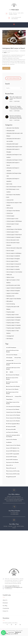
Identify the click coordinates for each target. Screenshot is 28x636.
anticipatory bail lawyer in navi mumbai (13, 368)
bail (7, 372)
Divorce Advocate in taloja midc (14, 248)
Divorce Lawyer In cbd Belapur (14, 253)
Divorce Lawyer (10, 250)
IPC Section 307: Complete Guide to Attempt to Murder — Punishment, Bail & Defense (16, 108)
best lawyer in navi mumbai (12, 389)
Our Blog (5, 605)
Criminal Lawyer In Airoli (12, 218)
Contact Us (5, 611)
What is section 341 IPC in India (13, 471)
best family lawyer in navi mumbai (12, 382)
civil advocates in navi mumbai (13, 406)
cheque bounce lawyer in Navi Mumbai (12, 403)
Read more (6, 68)
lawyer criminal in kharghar (13, 290)
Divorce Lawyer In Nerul (12, 261)
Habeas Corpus (10, 277)
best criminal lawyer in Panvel (14, 186)
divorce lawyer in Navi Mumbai (13, 415)
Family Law (9, 274)
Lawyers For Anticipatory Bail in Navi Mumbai (13, 436)
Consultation (6, 608)
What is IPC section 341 (11, 468)
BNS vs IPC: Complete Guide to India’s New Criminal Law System (16, 98)
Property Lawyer (11, 312)
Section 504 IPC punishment (12, 459)
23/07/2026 (16, 101)
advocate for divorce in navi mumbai (12, 351)
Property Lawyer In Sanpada (14, 325)
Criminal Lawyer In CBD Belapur (14, 221)
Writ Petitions (10, 338)
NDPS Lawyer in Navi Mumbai (14, 298)
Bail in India (9, 184)
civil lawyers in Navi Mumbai (12, 409)
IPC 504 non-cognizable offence (13, 423)
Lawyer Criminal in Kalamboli (14, 288)
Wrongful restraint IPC (11, 476)
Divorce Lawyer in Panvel (13, 266)
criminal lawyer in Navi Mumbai (14, 229)
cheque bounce (9, 399)
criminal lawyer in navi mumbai (13, 412)
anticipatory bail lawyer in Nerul (14, 160)
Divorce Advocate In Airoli (13, 240)
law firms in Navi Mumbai (12, 432)
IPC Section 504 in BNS (11, 429)
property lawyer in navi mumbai (13, 445)
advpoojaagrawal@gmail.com (12, 586)
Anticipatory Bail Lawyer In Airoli (14, 146)
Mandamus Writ (10, 296)
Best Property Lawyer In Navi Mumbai (12, 392)
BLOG (11, 101)
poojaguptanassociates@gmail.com (13, 587)
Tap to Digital (14, 633)
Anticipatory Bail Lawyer (12, 144)
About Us (5, 600)
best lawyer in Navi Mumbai (13, 194)
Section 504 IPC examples (11, 456)
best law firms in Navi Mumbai (13, 386)
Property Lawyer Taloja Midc (13, 328)
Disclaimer (5, 603)
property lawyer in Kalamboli (14, 317)
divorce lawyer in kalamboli (13, 256)
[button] (3, 632)
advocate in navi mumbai (11, 354)
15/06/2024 (22, 51)
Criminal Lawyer (10, 216)
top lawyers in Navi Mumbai (12, 462)
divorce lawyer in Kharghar (13, 258)
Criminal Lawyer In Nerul (12, 232)
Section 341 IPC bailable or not (12, 448)
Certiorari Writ (10, 200)
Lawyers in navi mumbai (12, 293)
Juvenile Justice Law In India (13, 285)
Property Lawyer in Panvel (13, 322)
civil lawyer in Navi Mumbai (13, 210)
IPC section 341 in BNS (11, 426)
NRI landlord (10, 301)
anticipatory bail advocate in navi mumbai (13, 364)
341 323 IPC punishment (11, 347)
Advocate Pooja (17, 357)
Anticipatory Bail (10, 130)
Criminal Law (10, 213)
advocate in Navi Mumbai (13, 128)
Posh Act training (11, 304)
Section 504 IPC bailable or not (12, 451)
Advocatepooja (9, 357)
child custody (10, 208)
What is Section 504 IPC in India (13, 474)
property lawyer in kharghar (13, 320)
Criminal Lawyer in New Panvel (14, 234)
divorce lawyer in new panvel (14, 264)
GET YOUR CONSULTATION (13, 78)
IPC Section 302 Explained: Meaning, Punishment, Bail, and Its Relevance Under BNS (16, 117)
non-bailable (9, 442)
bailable (11, 372)
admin (4, 52)
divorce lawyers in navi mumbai (14, 272)
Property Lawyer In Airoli (13, 314)
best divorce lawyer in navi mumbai (12, 378)
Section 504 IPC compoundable (12, 453)
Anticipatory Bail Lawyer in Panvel (13, 48)
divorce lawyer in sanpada (13, 269)
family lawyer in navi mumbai (13, 421)
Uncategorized (10, 336)
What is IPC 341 (9, 465)
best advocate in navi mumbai (12, 375)
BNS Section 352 (9, 396)
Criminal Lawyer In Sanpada (13, 237)
